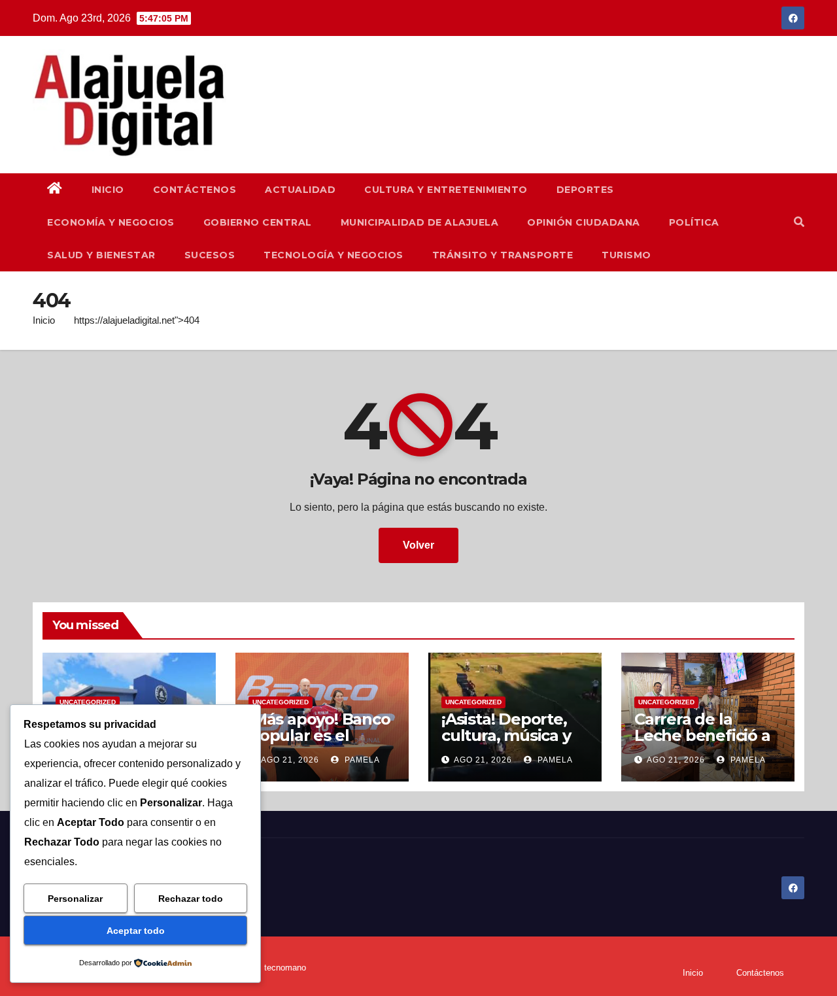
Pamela (361, 759)
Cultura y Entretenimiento (446, 190)
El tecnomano (280, 967)
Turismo (626, 255)
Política (694, 222)
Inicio (108, 190)
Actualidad (300, 190)
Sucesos (209, 255)
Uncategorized (88, 702)
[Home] (55, 189)
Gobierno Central (257, 222)
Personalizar (75, 898)
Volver (418, 545)
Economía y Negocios (111, 222)
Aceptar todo (136, 930)
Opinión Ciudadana (583, 222)
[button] (799, 222)
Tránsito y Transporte (502, 255)
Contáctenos (195, 190)
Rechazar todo (190, 898)
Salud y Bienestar (101, 255)
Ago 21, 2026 (290, 759)
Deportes (585, 190)
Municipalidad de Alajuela (420, 222)
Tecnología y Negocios (333, 255)
